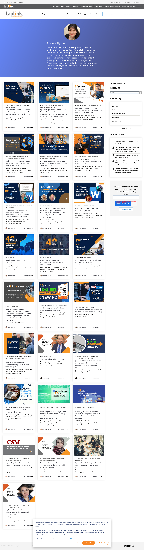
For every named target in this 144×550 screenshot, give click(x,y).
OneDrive (89, 257)
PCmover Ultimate (17, 407)
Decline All (102, 543)
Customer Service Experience (13, 460)
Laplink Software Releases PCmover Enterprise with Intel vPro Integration (17, 364)
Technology (97, 105)
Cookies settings (75, 543)
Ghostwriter (9, 207)
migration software (88, 356)
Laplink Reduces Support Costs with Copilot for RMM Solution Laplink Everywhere (18, 163)
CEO (88, 407)
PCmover (52, 107)
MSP (17, 306)
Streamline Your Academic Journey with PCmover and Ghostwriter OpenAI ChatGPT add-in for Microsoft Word (17, 213)
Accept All (88, 543)
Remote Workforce (83, 458)
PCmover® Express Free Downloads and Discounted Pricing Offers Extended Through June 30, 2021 (127, 149)
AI (13, 207)
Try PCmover (109, 14)
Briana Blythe (12, 127)
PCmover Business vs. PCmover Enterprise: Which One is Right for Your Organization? (53, 163)
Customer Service (24, 458)
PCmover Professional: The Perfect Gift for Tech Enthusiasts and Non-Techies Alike (88, 110)
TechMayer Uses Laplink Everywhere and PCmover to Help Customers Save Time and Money (88, 309)
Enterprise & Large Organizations (108, 6)
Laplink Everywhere (19, 158)
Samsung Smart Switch (46, 409)
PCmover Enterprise (23, 105)
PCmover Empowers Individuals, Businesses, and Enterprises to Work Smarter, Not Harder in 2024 (19, 112)
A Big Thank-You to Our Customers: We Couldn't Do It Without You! (52, 262)
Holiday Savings (26, 407)
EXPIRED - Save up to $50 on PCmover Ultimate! (17, 411)
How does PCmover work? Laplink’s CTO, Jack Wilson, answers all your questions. (127, 163)
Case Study (19, 305)
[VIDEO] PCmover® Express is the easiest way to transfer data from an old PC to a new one (53, 308)
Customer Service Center (12, 458)
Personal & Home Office (61, 6)
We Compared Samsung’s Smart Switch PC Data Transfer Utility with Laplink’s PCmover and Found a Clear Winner (53, 415)
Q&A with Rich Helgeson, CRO (52, 359)
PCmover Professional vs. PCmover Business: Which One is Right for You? (88, 161)
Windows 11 (87, 409)
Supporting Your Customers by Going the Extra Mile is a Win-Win (19, 464)
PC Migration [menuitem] (94, 14)
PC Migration (78, 356)
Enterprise (115, 117)
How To (83, 358)
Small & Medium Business (83, 6)
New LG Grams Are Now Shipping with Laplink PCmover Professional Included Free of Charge (126, 170)
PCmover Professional (12, 105)
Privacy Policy (69, 538)
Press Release (9, 156)
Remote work (92, 458)
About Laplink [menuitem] (115, 2)
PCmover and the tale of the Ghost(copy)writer (86, 209)
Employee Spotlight (45, 356)
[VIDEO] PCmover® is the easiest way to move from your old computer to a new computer (88, 363)
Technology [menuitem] (82, 14)
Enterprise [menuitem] (70, 14)
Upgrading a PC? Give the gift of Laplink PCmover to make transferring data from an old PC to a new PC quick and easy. (53, 113)
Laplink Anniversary (11, 257)
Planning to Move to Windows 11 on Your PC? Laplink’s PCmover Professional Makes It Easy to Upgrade (88, 415)
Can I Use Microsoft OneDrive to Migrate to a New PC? (88, 261)
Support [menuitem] (127, 2)
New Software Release (15, 356)
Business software (11, 305)
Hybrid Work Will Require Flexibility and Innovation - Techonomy (88, 464)
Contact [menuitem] (136, 2)
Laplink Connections (46, 205)
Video (92, 358)
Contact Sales (129, 14)
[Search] (140, 92)
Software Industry (118, 110)
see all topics (126, 128)
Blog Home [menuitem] (46, 14)
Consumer (91, 105)
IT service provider (11, 306)
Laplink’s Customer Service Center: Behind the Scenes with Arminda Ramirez (52, 465)
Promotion (78, 205)
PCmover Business (10, 107)
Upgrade (77, 407)
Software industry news (25, 205)
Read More (27, 127)
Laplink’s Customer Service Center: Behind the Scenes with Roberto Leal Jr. (18, 512)
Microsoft (83, 407)
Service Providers (130, 6)
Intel (7, 356)
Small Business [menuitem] (58, 14)
